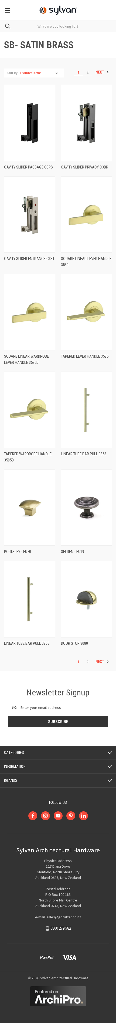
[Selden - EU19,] (86, 507)
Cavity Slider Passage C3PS (28, 167)
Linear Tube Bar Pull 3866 (26, 643)
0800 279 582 (60, 928)
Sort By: (12, 73)
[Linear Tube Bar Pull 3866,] (29, 599)
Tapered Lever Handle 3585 (84, 356)
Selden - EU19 (72, 551)
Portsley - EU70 (17, 551)
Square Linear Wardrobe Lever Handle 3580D (26, 359)
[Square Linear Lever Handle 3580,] (86, 214)
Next (100, 72)
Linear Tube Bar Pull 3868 (83, 454)
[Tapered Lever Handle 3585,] (86, 312)
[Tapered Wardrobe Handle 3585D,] (29, 410)
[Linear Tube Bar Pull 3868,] (86, 410)
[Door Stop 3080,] (86, 599)
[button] (58, 996)
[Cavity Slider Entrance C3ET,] (29, 214)
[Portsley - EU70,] (29, 507)
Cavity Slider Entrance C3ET (29, 258)
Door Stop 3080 (74, 643)
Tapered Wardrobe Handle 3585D (28, 457)
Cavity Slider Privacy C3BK (84, 167)
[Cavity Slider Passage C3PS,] (29, 123)
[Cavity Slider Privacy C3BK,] (86, 123)
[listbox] (40, 73)
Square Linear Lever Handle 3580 (86, 261)
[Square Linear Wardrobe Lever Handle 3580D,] (29, 312)
